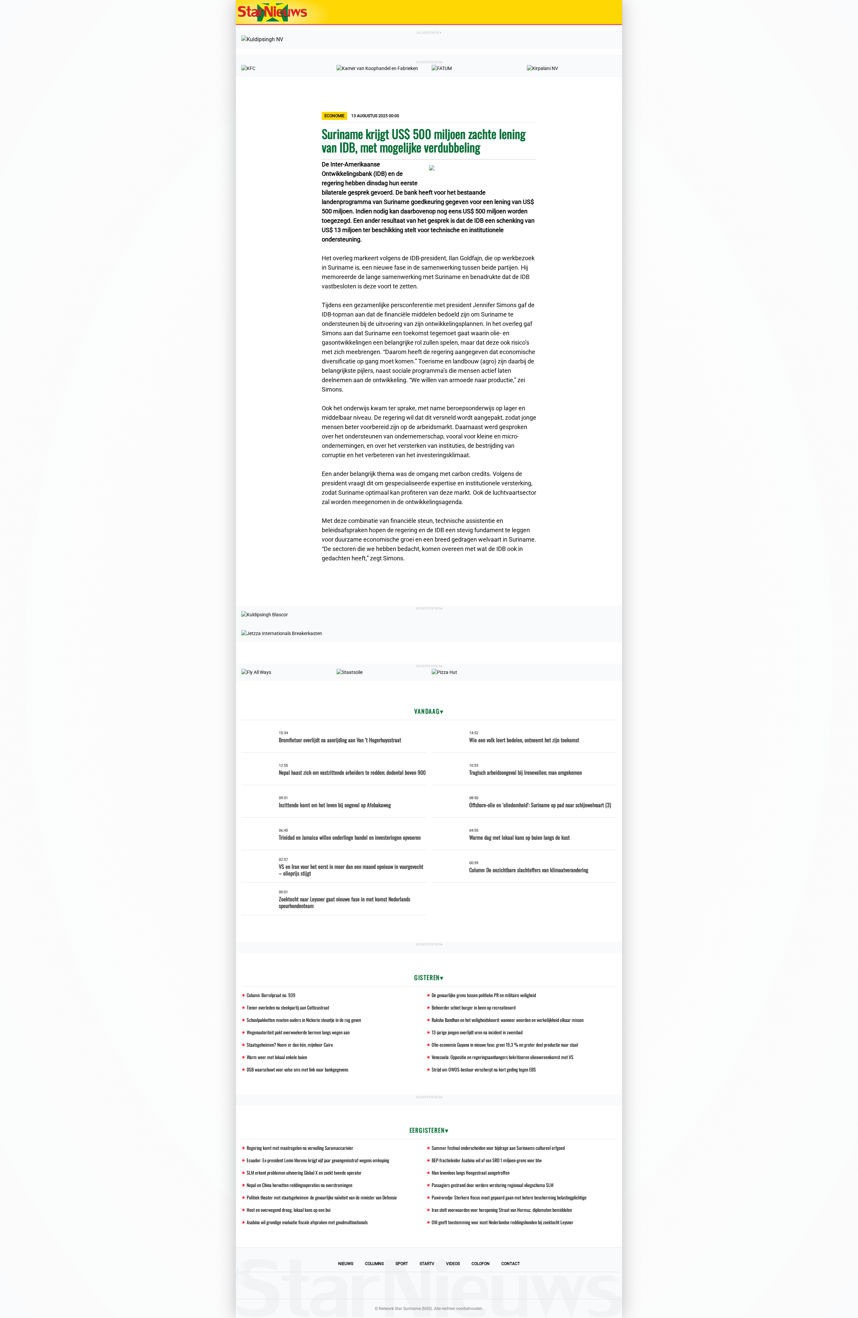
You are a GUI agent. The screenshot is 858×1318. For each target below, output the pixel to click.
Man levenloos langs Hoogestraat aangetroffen (470, 1172)
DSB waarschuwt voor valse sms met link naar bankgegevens (297, 1069)
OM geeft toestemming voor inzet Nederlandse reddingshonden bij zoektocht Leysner (502, 1222)
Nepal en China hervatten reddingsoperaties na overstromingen (299, 1184)
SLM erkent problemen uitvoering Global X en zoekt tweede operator (304, 1172)
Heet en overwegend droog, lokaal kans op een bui (288, 1209)
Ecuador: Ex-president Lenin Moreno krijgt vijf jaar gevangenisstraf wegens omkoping (318, 1160)
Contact (510, 1263)
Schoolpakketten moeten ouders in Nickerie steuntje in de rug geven (304, 1019)
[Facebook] (383, 1285)
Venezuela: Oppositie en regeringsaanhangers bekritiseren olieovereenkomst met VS (502, 1056)
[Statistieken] (618, 1313)
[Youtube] (406, 1285)
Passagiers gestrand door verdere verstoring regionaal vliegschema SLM (492, 1184)
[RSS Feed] (474, 1285)
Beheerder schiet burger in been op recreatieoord (473, 1007)
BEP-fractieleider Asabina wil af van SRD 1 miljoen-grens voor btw (487, 1160)
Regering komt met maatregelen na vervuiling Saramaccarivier (300, 1147)
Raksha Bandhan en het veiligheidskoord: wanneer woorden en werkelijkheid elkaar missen (508, 1019)
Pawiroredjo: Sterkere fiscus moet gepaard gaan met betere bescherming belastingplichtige (509, 1197)
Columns (374, 1263)
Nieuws (345, 1263)
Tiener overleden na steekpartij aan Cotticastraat (288, 1007)
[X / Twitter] (429, 1285)
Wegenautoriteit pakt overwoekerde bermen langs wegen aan (298, 1032)
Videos (453, 1263)
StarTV (427, 1263)
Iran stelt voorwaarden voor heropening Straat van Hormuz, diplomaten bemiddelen (502, 1209)
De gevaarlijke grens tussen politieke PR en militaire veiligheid (484, 994)
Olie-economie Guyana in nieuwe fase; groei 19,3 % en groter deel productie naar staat (505, 1044)
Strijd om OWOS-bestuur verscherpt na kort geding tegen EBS (484, 1069)
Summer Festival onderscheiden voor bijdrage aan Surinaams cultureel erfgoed (498, 1147)
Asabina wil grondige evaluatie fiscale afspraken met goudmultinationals (307, 1222)
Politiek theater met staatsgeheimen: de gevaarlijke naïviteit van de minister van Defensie (322, 1197)
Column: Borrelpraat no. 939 (271, 994)
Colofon (481, 1263)
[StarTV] (601, 12)
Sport (401, 1263)
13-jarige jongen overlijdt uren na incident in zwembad (477, 1032)
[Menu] (610, 12)
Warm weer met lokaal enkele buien (277, 1056)
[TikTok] (451, 1285)
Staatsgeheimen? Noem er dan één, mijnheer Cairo (290, 1044)
